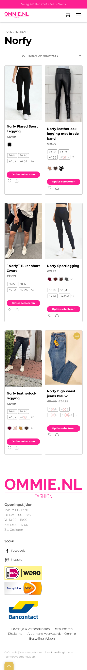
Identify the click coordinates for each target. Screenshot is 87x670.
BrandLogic (58, 652)
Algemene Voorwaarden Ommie (52, 634)
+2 (72, 157)
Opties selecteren (23, 174)
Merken (20, 31)
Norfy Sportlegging (63, 266)
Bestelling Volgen (42, 638)
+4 (32, 161)
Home (8, 31)
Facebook (17, 550)
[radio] (9, 145)
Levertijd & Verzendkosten (30, 629)
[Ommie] (16, 15)
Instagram (17, 559)
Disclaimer (16, 634)
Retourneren (63, 629)
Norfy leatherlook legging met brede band (63, 133)
